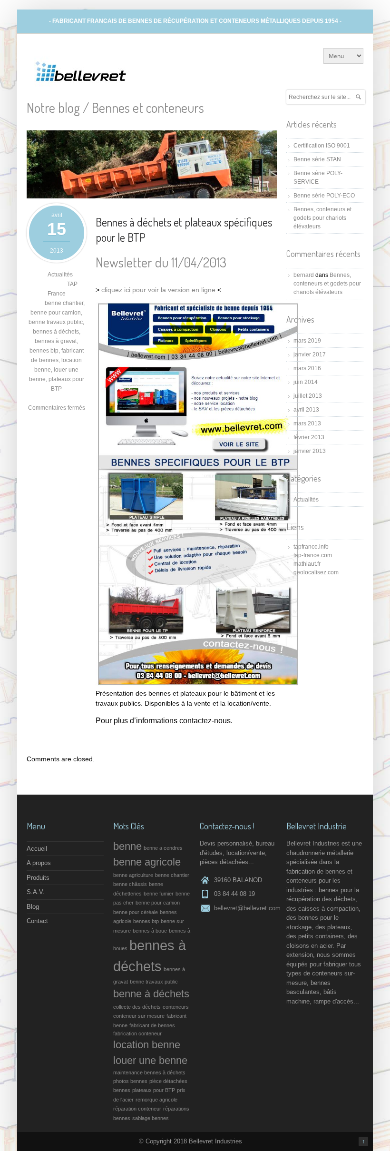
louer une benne (150, 1060)
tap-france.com (312, 555)
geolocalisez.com (316, 572)
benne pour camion (55, 312)
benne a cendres (163, 848)
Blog (33, 906)
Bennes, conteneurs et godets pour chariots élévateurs (322, 218)
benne (127, 846)
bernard (303, 275)
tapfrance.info (311, 546)
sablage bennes (150, 1118)
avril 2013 (306, 409)
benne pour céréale (135, 912)
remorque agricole (156, 1099)
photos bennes (130, 1081)
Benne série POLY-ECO (324, 195)
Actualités (60, 274)
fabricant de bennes (152, 1025)
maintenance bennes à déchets (149, 1072)
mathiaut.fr (307, 564)
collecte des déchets (137, 1007)
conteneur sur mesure (139, 1016)
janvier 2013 (309, 451)
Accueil (37, 848)
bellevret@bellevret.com (247, 908)
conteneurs (176, 1007)
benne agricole (147, 862)
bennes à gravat (56, 341)
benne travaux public (56, 322)
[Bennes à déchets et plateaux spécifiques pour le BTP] (152, 196)
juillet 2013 (307, 396)
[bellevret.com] (81, 84)
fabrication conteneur (137, 1033)
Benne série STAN (317, 159)
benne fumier (159, 893)
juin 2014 (305, 382)
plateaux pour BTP (153, 1090)
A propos (39, 862)
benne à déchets (151, 994)
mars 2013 (307, 423)
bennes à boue (150, 931)
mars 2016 (307, 368)
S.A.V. (36, 891)
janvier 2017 (309, 354)
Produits (38, 877)
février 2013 (308, 437)
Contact (37, 921)
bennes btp (43, 350)
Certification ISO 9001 (321, 145)
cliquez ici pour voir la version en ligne (158, 290)
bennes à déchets (56, 331)
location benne (146, 1045)
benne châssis (130, 884)
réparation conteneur (137, 1109)
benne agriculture (133, 875)
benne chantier (64, 303)
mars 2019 (307, 340)
